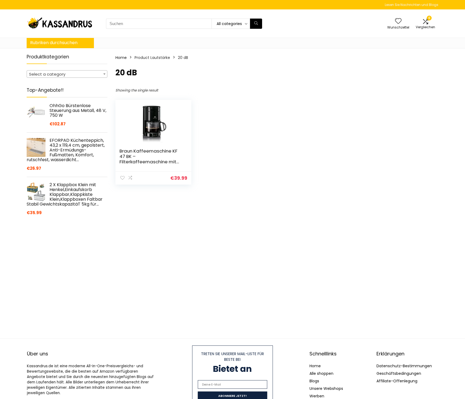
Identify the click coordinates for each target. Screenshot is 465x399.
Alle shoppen (321, 373)
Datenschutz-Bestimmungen (404, 366)
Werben (316, 396)
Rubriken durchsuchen (54, 43)
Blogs (314, 381)
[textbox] (67, 74)
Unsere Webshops (326, 388)
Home (121, 57)
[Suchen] (256, 24)
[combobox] (67, 74)
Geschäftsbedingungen (398, 373)
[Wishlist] (398, 21)
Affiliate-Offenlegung (396, 381)
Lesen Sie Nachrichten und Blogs (411, 4)
